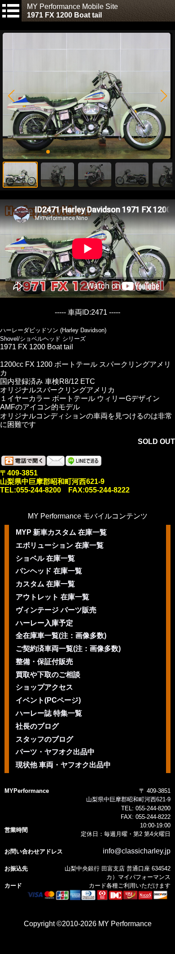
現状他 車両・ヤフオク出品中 (63, 765)
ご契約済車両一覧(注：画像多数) (68, 648)
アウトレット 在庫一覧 (52, 597)
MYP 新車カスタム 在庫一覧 (61, 532)
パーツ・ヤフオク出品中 (55, 752)
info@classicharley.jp (137, 851)
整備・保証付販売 (44, 661)
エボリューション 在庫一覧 (60, 545)
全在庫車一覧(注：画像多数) (61, 635)
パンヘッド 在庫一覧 (49, 571)
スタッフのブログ (44, 739)
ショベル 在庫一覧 (45, 558)
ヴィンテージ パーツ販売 (56, 610)
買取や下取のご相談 (48, 674)
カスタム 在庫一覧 (45, 584)
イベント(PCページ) (48, 700)
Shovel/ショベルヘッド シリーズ (43, 338)
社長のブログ (37, 726)
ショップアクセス (44, 687)
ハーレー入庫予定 (44, 623)
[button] (11, 96)
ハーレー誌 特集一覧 (49, 713)
